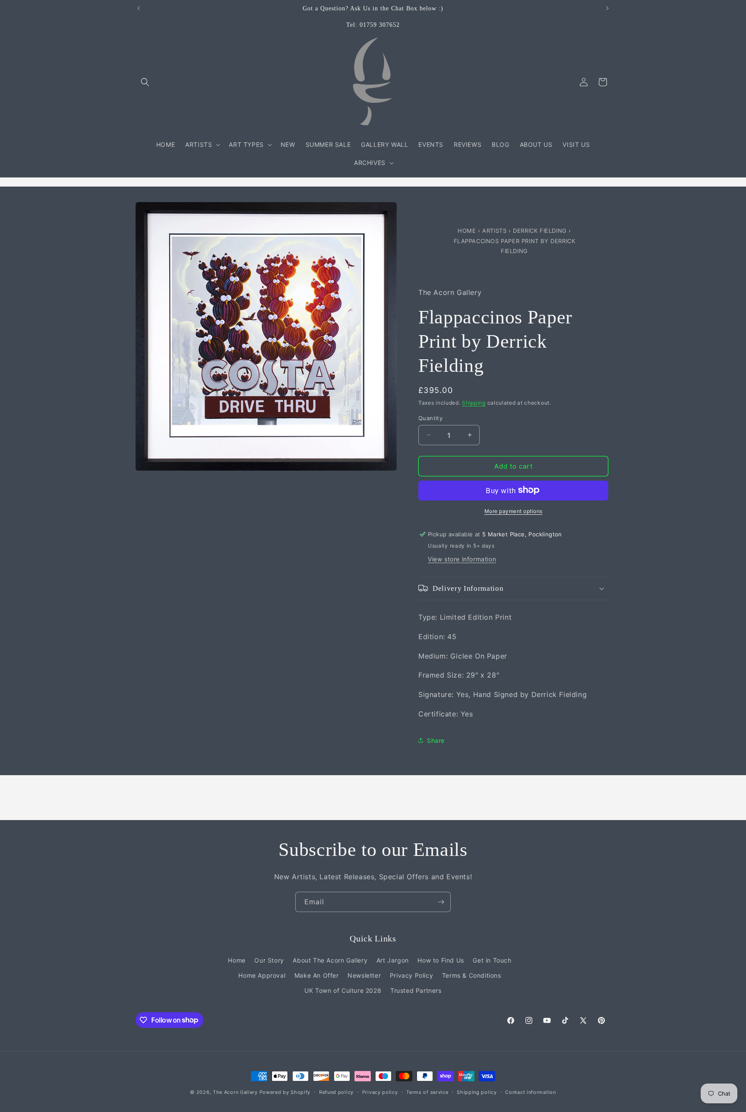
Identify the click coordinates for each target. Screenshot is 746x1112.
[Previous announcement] (138, 8)
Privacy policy (380, 1092)
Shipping (474, 402)
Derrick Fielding (540, 230)
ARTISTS (494, 230)
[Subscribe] (440, 902)
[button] (145, 82)
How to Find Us (440, 960)
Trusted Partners (416, 990)
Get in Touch (492, 960)
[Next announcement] (607, 8)
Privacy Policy (411, 975)
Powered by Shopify (285, 1092)
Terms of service (427, 1092)
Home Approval (261, 975)
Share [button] (436, 740)
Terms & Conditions (471, 975)
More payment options (513, 510)
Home (468, 230)
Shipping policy (477, 1092)
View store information (462, 558)
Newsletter (364, 975)
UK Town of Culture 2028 (342, 990)
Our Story (269, 960)
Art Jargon (392, 960)
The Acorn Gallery (235, 1092)
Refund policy (336, 1092)
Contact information (530, 1092)
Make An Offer (316, 975)
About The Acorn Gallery (330, 960)
